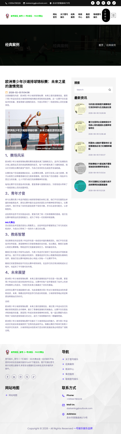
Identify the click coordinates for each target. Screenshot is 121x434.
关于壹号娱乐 (64, 16)
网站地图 (13, 395)
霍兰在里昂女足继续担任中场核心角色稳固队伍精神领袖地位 (100, 125)
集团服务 (88, 16)
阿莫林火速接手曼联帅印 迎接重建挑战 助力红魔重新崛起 (100, 146)
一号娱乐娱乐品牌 (83, 428)
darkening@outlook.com (36, 3)
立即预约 (105, 15)
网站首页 (55, 16)
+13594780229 (14, 3)
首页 (101, 45)
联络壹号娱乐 (97, 16)
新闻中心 (80, 16)
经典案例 (73, 16)
